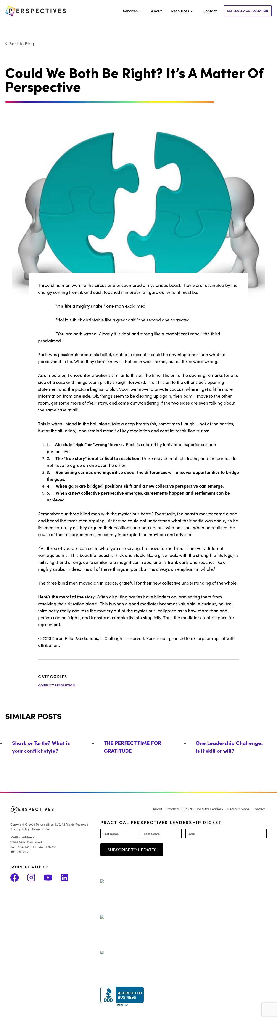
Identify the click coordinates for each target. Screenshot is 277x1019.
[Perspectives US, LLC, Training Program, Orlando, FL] (122, 996)
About (156, 10)
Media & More (237, 808)
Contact (210, 10)
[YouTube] (52, 877)
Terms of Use (41, 829)
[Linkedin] (68, 877)
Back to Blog (21, 43)
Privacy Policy (19, 829)
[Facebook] (18, 877)
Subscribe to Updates (132, 849)
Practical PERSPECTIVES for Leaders (194, 808)
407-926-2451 (19, 851)
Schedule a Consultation (247, 10)
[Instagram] (35, 877)
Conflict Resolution (56, 685)
